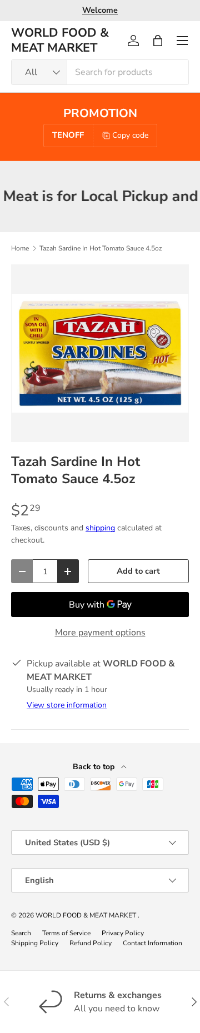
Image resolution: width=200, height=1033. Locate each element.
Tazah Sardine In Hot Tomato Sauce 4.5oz (100, 248)
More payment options (100, 632)
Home (20, 248)
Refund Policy (90, 943)
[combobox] (100, 72)
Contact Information (152, 943)
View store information (67, 705)
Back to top (95, 766)
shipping (100, 528)
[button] (158, 40)
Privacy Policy (123, 933)
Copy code (130, 135)
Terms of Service (66, 933)
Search (21, 933)
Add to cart (138, 570)
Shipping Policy (34, 943)
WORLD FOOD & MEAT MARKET (87, 915)
